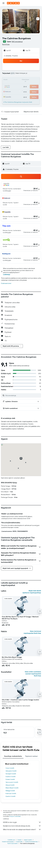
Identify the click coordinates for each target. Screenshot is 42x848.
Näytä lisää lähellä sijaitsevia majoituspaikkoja (32, 592)
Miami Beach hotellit (12, 788)
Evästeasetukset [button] (6, 283)
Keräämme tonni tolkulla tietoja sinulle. (16, 826)
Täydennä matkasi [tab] (31, 756)
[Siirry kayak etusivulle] (13, 3)
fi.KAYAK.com (11, 840)
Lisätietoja (6, 274)
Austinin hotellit (10, 796)
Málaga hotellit (10, 791)
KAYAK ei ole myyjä (10, 822)
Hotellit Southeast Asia (31, 841)
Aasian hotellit (28, 840)
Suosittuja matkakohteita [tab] (13, 756)
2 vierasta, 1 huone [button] (11, 56)
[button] (3, 3)
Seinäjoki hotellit (11, 774)
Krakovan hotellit (11, 793)
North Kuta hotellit (13, 843)
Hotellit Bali (19, 841)
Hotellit (19, 840)
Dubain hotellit (10, 779)
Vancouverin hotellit (12, 782)
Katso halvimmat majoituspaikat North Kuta (32, 632)
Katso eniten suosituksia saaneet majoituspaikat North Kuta (33, 674)
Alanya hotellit (10, 785)
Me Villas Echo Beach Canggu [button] (12, 657)
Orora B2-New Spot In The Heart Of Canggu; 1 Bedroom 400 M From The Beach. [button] (20, 618)
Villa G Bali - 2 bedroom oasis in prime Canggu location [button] (20, 700)
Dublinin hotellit (10, 776)
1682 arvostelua (17, 42)
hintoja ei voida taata (14, 816)
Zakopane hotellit (11, 771)
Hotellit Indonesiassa (8, 841)
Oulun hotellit (10, 768)
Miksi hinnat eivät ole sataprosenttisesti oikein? (19, 829)
